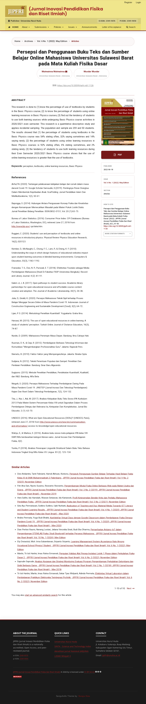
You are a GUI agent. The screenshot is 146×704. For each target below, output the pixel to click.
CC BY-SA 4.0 (89, 672)
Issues (71, 27)
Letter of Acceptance (111, 27)
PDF (120, 154)
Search (131, 27)
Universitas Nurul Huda (31, 21)
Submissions (41, 27)
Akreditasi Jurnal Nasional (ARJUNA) (71, 651)
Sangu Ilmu (84, 696)
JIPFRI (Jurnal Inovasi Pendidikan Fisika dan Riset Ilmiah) (36, 672)
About (25, 27)
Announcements (89, 27)
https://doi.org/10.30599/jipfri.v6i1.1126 (75, 85)
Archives (28, 41)
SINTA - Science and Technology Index (72, 646)
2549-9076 (24, 655)
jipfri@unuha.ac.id (111, 655)
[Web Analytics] (17, 677)
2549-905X (24, 658)
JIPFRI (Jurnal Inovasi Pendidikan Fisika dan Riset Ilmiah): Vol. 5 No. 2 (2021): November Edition (80, 501)
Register (128, 2)
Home (17, 41)
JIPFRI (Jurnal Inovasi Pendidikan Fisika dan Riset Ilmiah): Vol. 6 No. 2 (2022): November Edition (71, 557)
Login (138, 2)
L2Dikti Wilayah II (62, 656)
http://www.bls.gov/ (21, 226)
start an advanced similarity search (41, 595)
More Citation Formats (115, 234)
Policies (58, 27)
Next (129, 588)
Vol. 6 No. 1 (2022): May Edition (52, 41)
